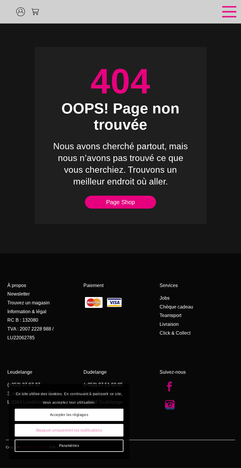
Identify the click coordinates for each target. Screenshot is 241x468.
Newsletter (18, 293)
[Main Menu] (148, 12)
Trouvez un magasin (28, 302)
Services (169, 285)
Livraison (169, 324)
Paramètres (69, 446)
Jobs (165, 298)
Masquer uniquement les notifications (69, 430)
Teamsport (170, 315)
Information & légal (26, 311)
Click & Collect (175, 333)
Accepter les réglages (69, 415)
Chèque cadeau (176, 306)
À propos (16, 285)
